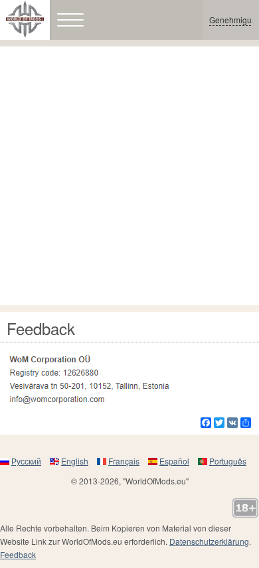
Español (174, 460)
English (74, 460)
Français (123, 460)
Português (227, 460)
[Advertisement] (129, 175)
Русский (26, 460)
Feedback (18, 554)
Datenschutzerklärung (209, 541)
